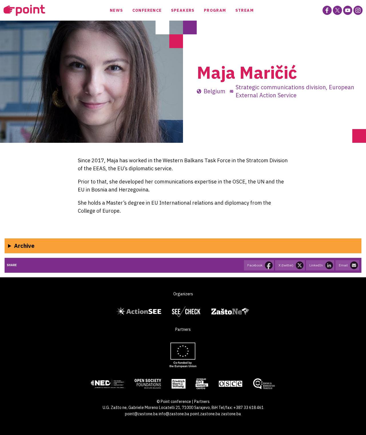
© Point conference (174, 401)
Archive (24, 246)
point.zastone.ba (205, 413)
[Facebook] (327, 10)
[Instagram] (358, 10)
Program (215, 10)
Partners (202, 401)
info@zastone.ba (174, 413)
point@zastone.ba (141, 413)
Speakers (183, 10)
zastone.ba (231, 413)
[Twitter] (337, 10)
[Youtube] (347, 10)
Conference (147, 10)
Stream (244, 10)
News (116, 10)
